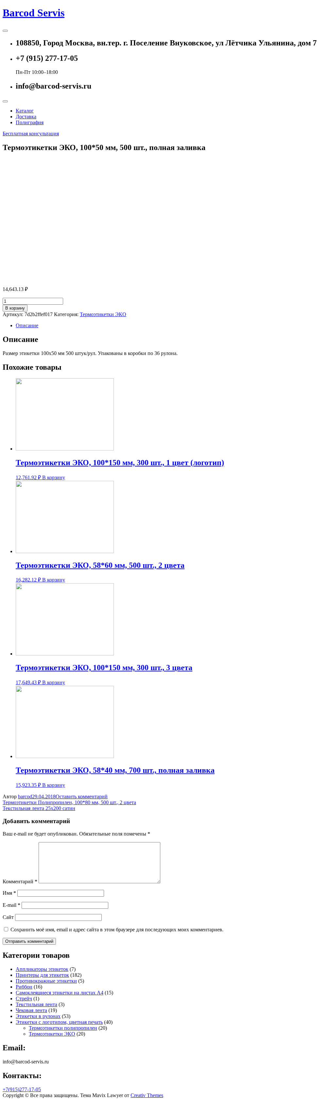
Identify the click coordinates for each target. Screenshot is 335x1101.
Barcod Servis (33, 13)
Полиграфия (30, 122)
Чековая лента (31, 1010)
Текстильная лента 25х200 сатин (39, 808)
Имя (9, 893)
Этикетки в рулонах (38, 1016)
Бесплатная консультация (31, 133)
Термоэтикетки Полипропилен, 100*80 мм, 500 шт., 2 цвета (69, 802)
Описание (27, 325)
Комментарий (20, 881)
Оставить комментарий (82, 796)
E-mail (11, 905)
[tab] (174, 326)
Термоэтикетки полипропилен (63, 1028)
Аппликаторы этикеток (42, 969)
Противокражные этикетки (46, 981)
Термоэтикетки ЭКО (103, 314)
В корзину (15, 308)
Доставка (26, 116)
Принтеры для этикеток (42, 975)
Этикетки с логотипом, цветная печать (59, 1022)
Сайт (8, 917)
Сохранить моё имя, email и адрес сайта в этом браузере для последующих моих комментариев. (116, 929)
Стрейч (24, 998)
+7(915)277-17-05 (22, 1089)
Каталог (25, 110)
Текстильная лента (36, 1004)
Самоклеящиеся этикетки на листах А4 (59, 992)
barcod (25, 796)
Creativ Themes (147, 1095)
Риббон (24, 987)
